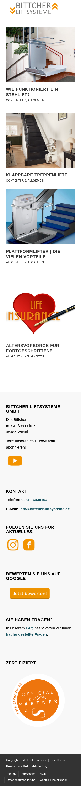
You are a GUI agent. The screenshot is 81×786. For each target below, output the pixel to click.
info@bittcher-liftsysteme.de (44, 509)
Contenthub (16, 100)
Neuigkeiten (34, 262)
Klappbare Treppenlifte (37, 175)
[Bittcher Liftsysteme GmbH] (33, 8)
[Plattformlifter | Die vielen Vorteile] (40, 216)
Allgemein (36, 100)
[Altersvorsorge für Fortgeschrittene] (40, 310)
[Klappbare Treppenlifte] (40, 140)
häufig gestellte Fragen (26, 634)
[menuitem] (11, 774)
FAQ (29, 628)
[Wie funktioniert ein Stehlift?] (40, 54)
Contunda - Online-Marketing (26, 766)
